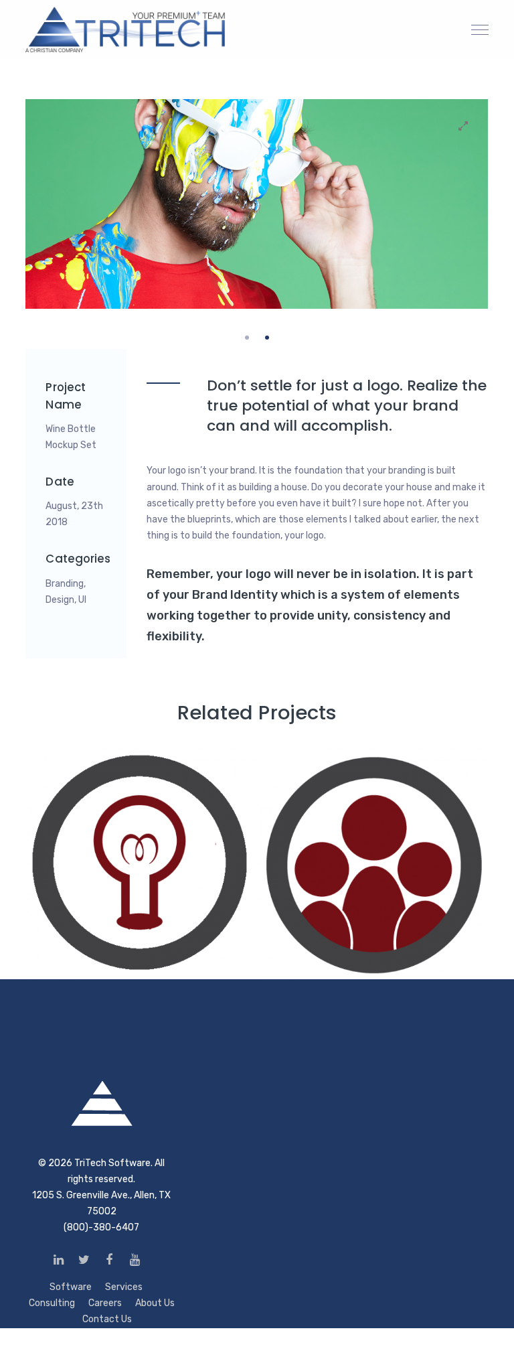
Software (71, 1287)
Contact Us (107, 1319)
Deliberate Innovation (117, 782)
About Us (155, 1303)
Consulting (52, 1303)
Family (293, 782)
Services (124, 1287)
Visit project (174, 945)
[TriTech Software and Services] (125, 29)
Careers (105, 1303)
